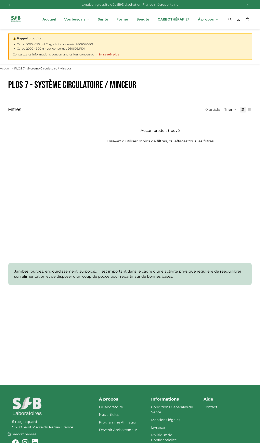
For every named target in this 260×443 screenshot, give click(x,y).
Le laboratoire (111, 407)
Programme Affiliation (118, 422)
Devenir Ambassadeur (118, 430)
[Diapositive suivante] (247, 4)
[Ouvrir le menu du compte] (238, 19)
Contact (210, 407)
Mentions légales (165, 420)
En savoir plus (109, 54)
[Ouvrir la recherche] (229, 19)
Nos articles (109, 415)
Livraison (158, 427)
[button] (230, 109)
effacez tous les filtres (194, 141)
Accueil (5, 68)
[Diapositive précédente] (9, 4)
